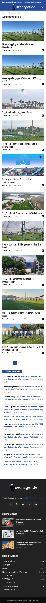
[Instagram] (16, 504)
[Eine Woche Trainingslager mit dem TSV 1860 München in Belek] (23, 334)
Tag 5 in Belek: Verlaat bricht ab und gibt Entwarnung (20, 145)
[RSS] (29, 504)
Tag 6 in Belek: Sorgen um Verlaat (17, 112)
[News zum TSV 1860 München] (23, 7)
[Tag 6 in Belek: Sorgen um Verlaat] (23, 99)
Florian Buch (6, 353)
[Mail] (23, 504)
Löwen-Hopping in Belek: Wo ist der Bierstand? (18, 45)
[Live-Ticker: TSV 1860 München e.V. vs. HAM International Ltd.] (8, 534)
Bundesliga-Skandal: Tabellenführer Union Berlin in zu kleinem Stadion (28, 543)
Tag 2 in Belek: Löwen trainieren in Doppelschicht (17, 280)
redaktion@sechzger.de (32, 498)
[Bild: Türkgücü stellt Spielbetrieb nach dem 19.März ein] (8, 522)
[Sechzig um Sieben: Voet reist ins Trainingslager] (23, 165)
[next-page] (30, 363)
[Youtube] (35, 504)
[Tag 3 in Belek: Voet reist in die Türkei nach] (23, 200)
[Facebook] (10, 504)
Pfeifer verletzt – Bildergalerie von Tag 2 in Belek (21, 246)
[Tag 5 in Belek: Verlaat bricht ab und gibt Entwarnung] (23, 130)
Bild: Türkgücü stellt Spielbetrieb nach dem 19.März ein (29, 520)
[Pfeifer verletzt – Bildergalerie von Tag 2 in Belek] (23, 231)
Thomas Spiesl (6, 50)
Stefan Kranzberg (8, 319)
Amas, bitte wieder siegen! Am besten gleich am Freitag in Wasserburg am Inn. (24, 409)
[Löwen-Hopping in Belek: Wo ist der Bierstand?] (23, 31)
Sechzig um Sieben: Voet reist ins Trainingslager (17, 180)
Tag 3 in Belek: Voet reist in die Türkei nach (22, 213)
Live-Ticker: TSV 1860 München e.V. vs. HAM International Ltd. (29, 532)
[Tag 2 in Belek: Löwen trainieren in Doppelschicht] (23, 265)
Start (4, 13)
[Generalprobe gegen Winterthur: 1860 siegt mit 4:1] (23, 65)
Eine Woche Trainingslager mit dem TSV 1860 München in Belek (23, 348)
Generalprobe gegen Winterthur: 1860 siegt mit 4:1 (21, 79)
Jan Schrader (6, 185)
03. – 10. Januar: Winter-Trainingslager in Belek (21, 314)
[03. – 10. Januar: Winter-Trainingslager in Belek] (23, 299)
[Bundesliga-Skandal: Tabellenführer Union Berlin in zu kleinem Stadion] (8, 545)
